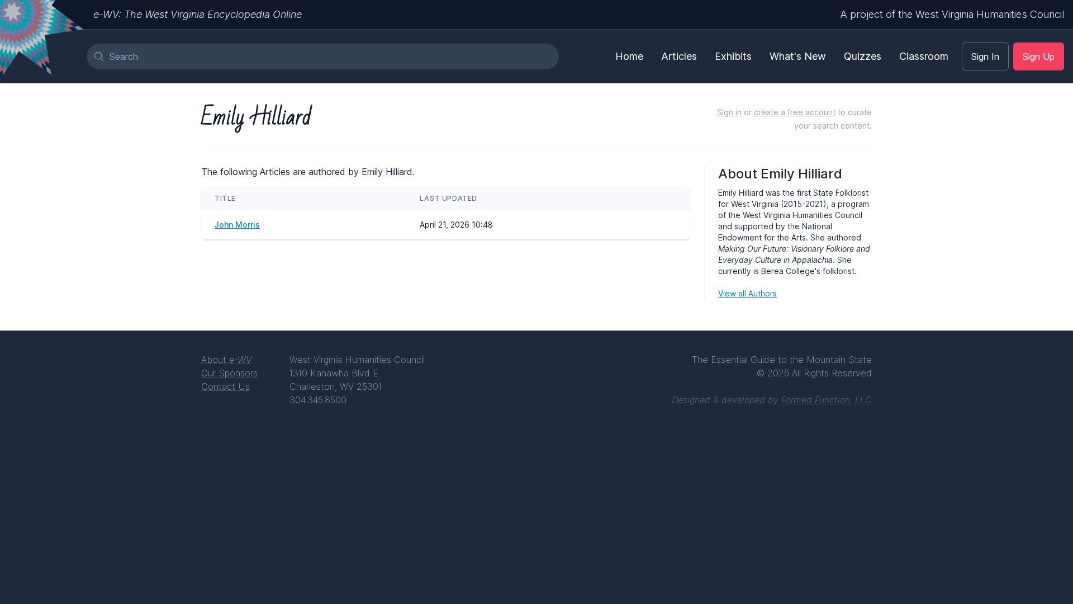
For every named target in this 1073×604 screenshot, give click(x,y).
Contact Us (225, 386)
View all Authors (747, 293)
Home (629, 56)
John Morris (237, 224)
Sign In (985, 56)
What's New (798, 56)
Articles (679, 56)
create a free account (794, 112)
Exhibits (733, 56)
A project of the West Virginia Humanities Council (952, 14)
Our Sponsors (229, 373)
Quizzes (862, 56)
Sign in (729, 112)
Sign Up (1039, 56)
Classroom (923, 56)
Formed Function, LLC (826, 399)
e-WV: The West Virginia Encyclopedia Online (197, 14)
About (226, 359)
